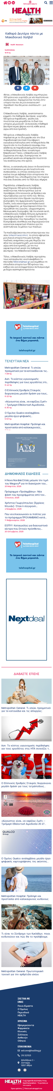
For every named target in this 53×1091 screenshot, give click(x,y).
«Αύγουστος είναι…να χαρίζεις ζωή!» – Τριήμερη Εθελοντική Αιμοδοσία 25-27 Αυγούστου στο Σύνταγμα (26, 405)
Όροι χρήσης (16, 1088)
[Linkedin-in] (13, 2)
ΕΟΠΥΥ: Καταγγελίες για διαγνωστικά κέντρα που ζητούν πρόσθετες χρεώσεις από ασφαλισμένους (26, 528)
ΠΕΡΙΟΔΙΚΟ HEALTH (30, 4)
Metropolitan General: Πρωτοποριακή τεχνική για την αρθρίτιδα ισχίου (22, 973)
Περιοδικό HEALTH (23, 1014)
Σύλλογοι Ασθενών (23, 1036)
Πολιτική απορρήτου (33, 1088)
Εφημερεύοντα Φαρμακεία (26, 1027)
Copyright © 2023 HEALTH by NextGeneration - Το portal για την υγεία (35, 1083)
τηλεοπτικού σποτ (18, 235)
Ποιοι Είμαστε (25, 1005)
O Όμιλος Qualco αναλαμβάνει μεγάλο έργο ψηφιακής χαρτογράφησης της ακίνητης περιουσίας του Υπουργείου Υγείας (25, 417)
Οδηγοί (22, 1040)
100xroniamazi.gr (21, 261)
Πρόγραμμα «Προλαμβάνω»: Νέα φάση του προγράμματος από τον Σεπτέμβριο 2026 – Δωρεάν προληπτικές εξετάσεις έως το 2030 (26, 496)
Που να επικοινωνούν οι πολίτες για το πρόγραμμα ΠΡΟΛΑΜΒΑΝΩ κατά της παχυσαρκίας (25, 517)
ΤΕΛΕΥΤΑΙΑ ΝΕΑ (17, 361)
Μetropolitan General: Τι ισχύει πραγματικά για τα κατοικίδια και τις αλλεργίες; (26, 371)
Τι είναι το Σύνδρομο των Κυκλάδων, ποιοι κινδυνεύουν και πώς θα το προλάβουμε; (25, 935)
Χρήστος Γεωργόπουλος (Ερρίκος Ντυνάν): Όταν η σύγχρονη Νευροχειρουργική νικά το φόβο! (24, 506)
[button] (46, 2)
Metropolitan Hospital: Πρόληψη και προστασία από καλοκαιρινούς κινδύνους (25, 427)
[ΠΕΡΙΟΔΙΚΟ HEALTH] (30, 2)
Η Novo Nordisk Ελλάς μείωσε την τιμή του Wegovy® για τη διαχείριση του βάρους (26, 483)
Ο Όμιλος (23, 1009)
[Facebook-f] (9, 2)
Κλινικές (22, 1031)
